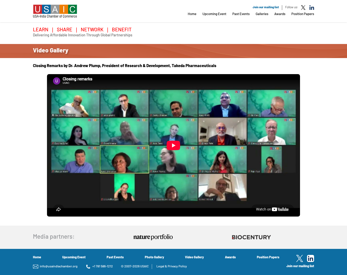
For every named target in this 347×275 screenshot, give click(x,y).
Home (192, 14)
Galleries (262, 14)
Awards (279, 14)
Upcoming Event (214, 14)
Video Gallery (194, 257)
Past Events (241, 14)
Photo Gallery (154, 257)
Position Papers (302, 14)
